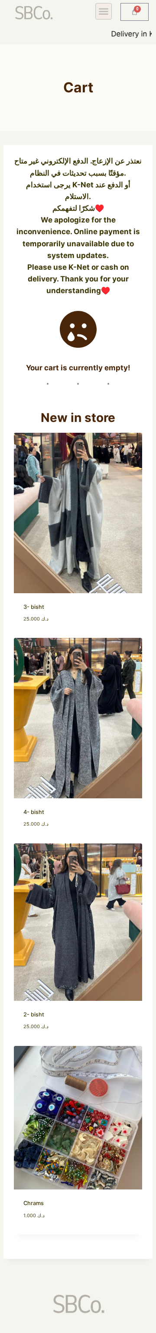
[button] (103, 11)
